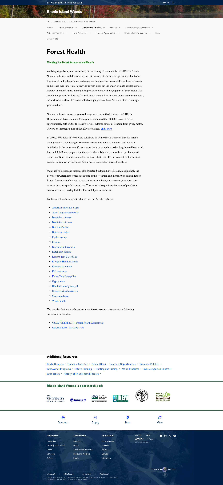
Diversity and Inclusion (56, 445)
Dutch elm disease (61, 251)
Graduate (105, 445)
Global (49, 449)
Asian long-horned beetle (65, 212)
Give (160, 422)
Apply (95, 422)
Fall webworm (59, 271)
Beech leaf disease (61, 217)
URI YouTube (174, 436)
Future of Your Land (55, 33)
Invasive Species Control (156, 369)
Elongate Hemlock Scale (65, 261)
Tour (128, 422)
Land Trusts (53, 374)
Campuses (51, 454)
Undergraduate (108, 441)
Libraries (105, 454)
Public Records (69, 474)
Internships (106, 458)
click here (106, 128)
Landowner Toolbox (76, 21)
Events (76, 458)
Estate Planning (83, 369)
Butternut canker (61, 232)
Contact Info (52, 38)
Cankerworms (59, 237)
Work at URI (51, 474)
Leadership (51, 441)
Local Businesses (80, 33)
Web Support (104, 474)
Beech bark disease (62, 222)
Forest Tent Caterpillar (64, 276)
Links (157, 33)
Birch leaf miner (60, 227)
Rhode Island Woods (64, 11)
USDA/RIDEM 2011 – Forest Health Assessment (77, 322)
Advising (105, 449)
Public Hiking (99, 364)
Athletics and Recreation (83, 449)
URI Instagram (165, 436)
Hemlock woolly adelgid (65, 286)
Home (50, 27)
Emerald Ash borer (62, 266)
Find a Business (55, 364)
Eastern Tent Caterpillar (64, 256)
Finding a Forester (77, 364)
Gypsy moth (58, 281)
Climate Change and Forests (137, 27)
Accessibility (86, 474)
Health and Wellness (81, 454)
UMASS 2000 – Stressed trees (68, 327)
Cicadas (56, 242)
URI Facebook (161, 436)
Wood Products (130, 369)
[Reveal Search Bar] (173, 2)
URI (48, 21)
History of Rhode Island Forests (81, 374)
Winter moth (59, 300)
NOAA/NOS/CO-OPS (144, 442)
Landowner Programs (59, 369)
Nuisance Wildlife (149, 364)
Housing (76, 441)
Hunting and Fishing (106, 369)
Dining (76, 445)
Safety (49, 458)
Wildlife (113, 27)
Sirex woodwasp (60, 296)
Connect (63, 422)
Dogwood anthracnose (63, 247)
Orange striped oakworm (65, 291)
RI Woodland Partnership (135, 33)
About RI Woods (66, 27)
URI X (170, 436)
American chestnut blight (65, 207)
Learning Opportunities (106, 33)
